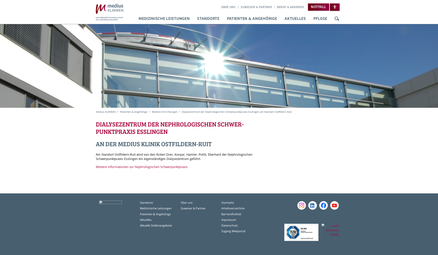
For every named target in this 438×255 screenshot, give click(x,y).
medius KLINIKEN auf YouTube (334, 205)
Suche (337, 18)
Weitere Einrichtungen (165, 111)
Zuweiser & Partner (256, 7)
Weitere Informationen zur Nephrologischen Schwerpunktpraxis (142, 167)
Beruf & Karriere (290, 7)
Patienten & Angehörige (252, 18)
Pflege (320, 18)
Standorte (208, 18)
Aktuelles (295, 18)
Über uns (228, 7)
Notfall (318, 7)
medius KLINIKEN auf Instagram (301, 205)
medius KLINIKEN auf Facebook (323, 205)
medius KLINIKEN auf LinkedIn (312, 205)
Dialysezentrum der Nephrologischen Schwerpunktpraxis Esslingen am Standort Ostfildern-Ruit (237, 111)
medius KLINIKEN (106, 111)
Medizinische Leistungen (164, 18)
